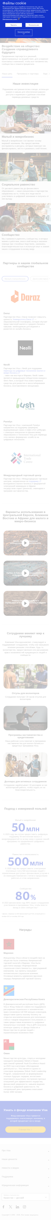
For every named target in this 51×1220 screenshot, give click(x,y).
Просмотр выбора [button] (24, 32)
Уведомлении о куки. (10, 19)
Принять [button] (14, 25)
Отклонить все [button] (34, 25)
